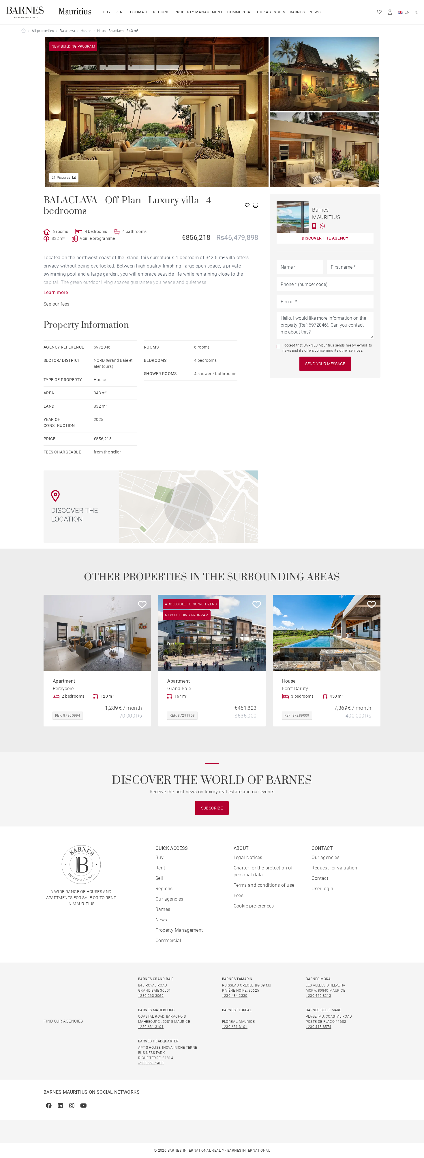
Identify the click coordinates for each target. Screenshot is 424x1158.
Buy (107, 12)
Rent (120, 12)
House (86, 31)
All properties (43, 31)
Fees (239, 895)
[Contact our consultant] (314, 226)
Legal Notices (248, 857)
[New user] (390, 12)
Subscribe (212, 808)
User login (322, 888)
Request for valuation (334, 868)
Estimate (139, 12)
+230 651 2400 (151, 1063)
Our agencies (271, 12)
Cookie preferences (254, 906)
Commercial (239, 12)
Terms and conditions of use (264, 885)
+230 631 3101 (151, 1027)
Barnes (297, 12)
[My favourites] (379, 12)
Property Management (199, 12)
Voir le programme (97, 238)
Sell (159, 878)
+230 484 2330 (234, 996)
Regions (161, 12)
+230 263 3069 (151, 996)
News (315, 12)
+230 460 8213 (318, 996)
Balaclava (67, 31)
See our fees (57, 304)
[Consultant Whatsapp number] (322, 226)
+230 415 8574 (318, 1027)
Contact (320, 878)
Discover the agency (325, 238)
